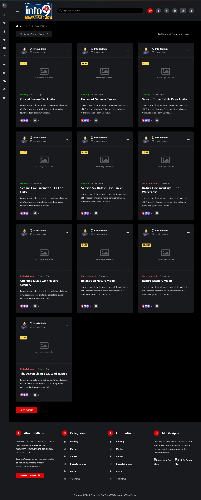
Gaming (24, 94)
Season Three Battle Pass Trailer (164, 99)
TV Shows (75, 479)
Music (73, 471)
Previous (27, 410)
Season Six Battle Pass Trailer (102, 188)
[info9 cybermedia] (38, 10)
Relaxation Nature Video (98, 280)
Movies (74, 449)
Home (21, 26)
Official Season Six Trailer (37, 99)
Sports (73, 456)
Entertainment (149, 183)
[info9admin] (24, 50)
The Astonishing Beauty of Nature (44, 373)
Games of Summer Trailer (98, 99)
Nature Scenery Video (157, 280)
